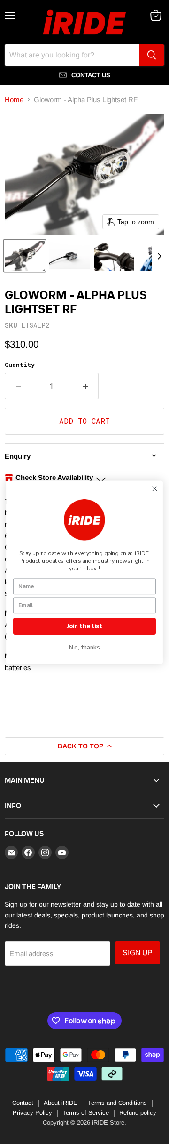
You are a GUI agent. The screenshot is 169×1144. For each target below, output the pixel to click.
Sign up (138, 953)
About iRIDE (60, 1102)
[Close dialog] (154, 488)
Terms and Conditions (117, 1102)
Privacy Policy (32, 1112)
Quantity (20, 364)
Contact (22, 1102)
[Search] (151, 55)
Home (14, 100)
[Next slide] (159, 255)
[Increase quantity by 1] (85, 386)
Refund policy (137, 1112)
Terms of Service (85, 1112)
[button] (25, 256)
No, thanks (84, 647)
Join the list (84, 626)
